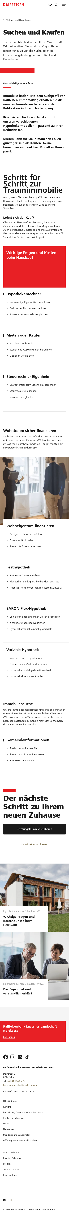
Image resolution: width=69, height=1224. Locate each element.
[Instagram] (12, 1057)
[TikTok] (27, 1057)
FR (11, 1200)
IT (17, 1200)
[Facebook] (5, 1057)
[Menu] (64, 5)
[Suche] (56, 5)
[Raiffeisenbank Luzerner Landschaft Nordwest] (13, 5)
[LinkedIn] (20, 1057)
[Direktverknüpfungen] (50, 5)
